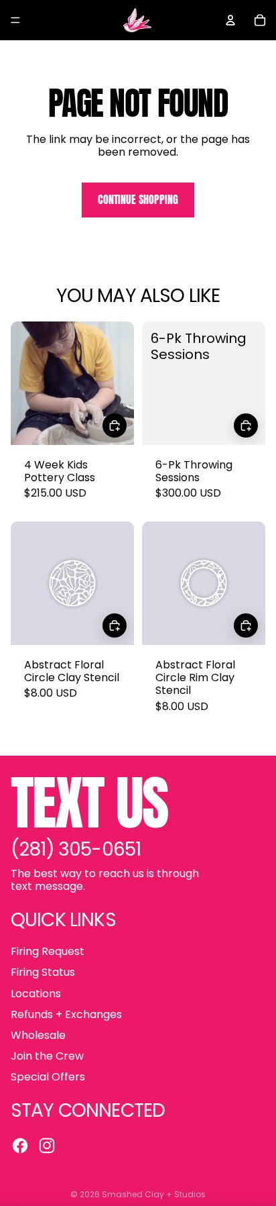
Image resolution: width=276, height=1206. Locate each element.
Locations (36, 993)
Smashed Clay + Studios (154, 1194)
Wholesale (38, 1035)
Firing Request (47, 951)
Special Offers (48, 1077)
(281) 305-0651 (76, 849)
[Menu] (15, 20)
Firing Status (43, 972)
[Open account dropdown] (230, 20)
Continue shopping (138, 199)
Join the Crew (47, 1056)
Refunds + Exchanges (66, 1014)
